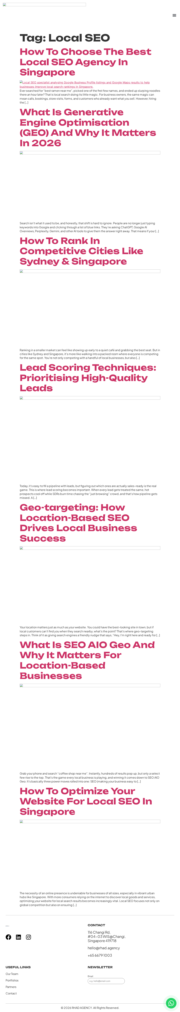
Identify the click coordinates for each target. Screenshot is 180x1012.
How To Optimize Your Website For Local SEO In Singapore (86, 801)
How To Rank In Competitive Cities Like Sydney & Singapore (81, 251)
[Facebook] (8, 937)
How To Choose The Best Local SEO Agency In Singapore (85, 62)
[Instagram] (28, 937)
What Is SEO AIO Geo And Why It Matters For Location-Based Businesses (87, 660)
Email (90, 976)
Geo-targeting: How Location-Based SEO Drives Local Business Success (78, 523)
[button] (174, 15)
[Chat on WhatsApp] (171, 1003)
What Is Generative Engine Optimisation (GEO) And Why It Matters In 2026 (88, 127)
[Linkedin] (18, 937)
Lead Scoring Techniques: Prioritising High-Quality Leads (88, 377)
